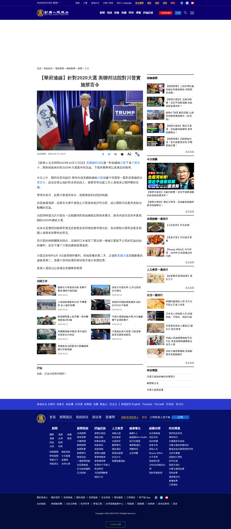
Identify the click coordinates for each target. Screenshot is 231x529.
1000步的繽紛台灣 (157, 467)
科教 (60, 446)
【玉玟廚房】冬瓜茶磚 (177, 225)
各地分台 (95, 3)
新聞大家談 (99, 433)
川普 (123, 162)
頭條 (116, 12)
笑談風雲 (116, 437)
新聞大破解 (99, 453)
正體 (105, 3)
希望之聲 (97, 503)
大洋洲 (78, 404)
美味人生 (153, 449)
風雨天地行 (174, 465)
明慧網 (130, 503)
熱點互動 (98, 437)
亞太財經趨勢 (83, 468)
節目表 (97, 417)
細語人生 (98, 477)
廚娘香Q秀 (154, 461)
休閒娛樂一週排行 (157, 218)
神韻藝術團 (56, 503)
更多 (175, 503)
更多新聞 (189, 262)
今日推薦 (152, 159)
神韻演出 (54, 463)
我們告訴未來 (175, 433)
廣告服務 (118, 497)
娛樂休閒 (154, 428)
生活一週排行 (155, 295)
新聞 (102, 12)
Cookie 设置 (115, 524)
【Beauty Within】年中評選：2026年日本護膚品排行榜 (179, 252)
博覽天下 (54, 460)
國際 (52, 434)
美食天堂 (153, 445)
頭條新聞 (152, 78)
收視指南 (68, 497)
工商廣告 (173, 484)
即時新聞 (54, 456)
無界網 (151, 503)
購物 (173, 3)
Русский (159, 404)
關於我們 (55, 497)
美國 (52, 438)
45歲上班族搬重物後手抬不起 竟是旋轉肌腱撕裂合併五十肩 (179, 341)
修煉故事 (173, 480)
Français (147, 404)
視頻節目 (48, 68)
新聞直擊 (81, 449)
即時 (131, 12)
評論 (52, 442)
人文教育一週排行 (157, 269)
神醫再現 (133, 449)
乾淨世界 (85, 503)
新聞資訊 (66, 417)
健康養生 (135, 428)
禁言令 (41, 182)
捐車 (165, 3)
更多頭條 (189, 151)
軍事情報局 (99, 457)
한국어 (179, 404)
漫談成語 (116, 449)
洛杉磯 (69, 404)
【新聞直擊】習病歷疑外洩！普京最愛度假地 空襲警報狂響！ (179, 142)
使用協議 (93, 497)
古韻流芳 (116, 441)
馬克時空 (98, 468)
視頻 (109, 12)
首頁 (39, 68)
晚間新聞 (70, 68)
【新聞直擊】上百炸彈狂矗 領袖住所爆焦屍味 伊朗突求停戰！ (180, 89)
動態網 (141, 503)
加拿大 (60, 404)
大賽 (85, 3)
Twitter (187, 3)
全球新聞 (81, 433)
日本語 (170, 404)
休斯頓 (88, 404)
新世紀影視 (163, 503)
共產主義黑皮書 (155, 389)
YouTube (192, 3)
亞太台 (113, 404)
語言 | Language (124, 3)
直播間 (110, 417)
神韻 (77, 3)
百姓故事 (173, 472)
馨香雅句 (116, 445)
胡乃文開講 (134, 441)
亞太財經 (81, 472)
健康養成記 (134, 445)
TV (178, 13)
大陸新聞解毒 (101, 472)
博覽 (138, 12)
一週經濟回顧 (83, 461)
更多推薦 (189, 211)
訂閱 (180, 417)
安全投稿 (105, 497)
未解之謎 (116, 433)
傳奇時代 (173, 437)
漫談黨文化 (174, 477)
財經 (60, 442)
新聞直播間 (166, 13)
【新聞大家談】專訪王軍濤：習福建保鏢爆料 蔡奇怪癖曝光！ (179, 129)
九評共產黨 (174, 453)
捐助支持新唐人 (130, 417)
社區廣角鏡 (82, 465)
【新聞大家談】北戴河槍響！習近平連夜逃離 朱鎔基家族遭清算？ (179, 102)
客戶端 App (144, 497)
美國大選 (123, 255)
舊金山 (103, 404)
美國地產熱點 (118, 461)
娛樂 (69, 434)
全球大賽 (65, 463)
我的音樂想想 (155, 472)
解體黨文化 (153, 383)
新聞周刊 (81, 453)
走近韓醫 (133, 453)
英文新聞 (139, 3)
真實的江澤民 (175, 457)
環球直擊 (81, 437)
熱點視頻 (65, 452)
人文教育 (117, 428)
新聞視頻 (82, 428)
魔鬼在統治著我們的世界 (181, 449)
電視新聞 (59, 68)
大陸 (52, 446)
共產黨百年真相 (176, 441)
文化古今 (116, 457)
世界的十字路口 (102, 465)
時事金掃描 (99, 441)
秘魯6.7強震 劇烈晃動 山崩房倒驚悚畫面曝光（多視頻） (180, 115)
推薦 (123, 12)
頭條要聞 (54, 452)
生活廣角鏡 (154, 433)
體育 (69, 438)
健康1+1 (133, 433)
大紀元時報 (71, 503)
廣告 (149, 3)
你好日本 (153, 437)
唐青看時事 (99, 461)
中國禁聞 (81, 441)
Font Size (129, 154)
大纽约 (51, 404)
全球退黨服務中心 (114, 503)
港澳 (60, 434)
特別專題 (152, 370)
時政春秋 (98, 445)
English (136, 404)
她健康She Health (138, 437)
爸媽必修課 (117, 453)
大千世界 (153, 457)
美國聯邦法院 (94, 162)
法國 (95, 404)
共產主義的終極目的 (179, 445)
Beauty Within (156, 453)
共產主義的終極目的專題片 (161, 376)
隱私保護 (80, 497)
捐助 (157, 3)
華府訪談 (81, 457)
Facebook (181, 3)
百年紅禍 (173, 461)
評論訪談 (148, 12)
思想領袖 (98, 449)
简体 (111, 3)
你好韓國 (153, 441)
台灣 (60, 438)
